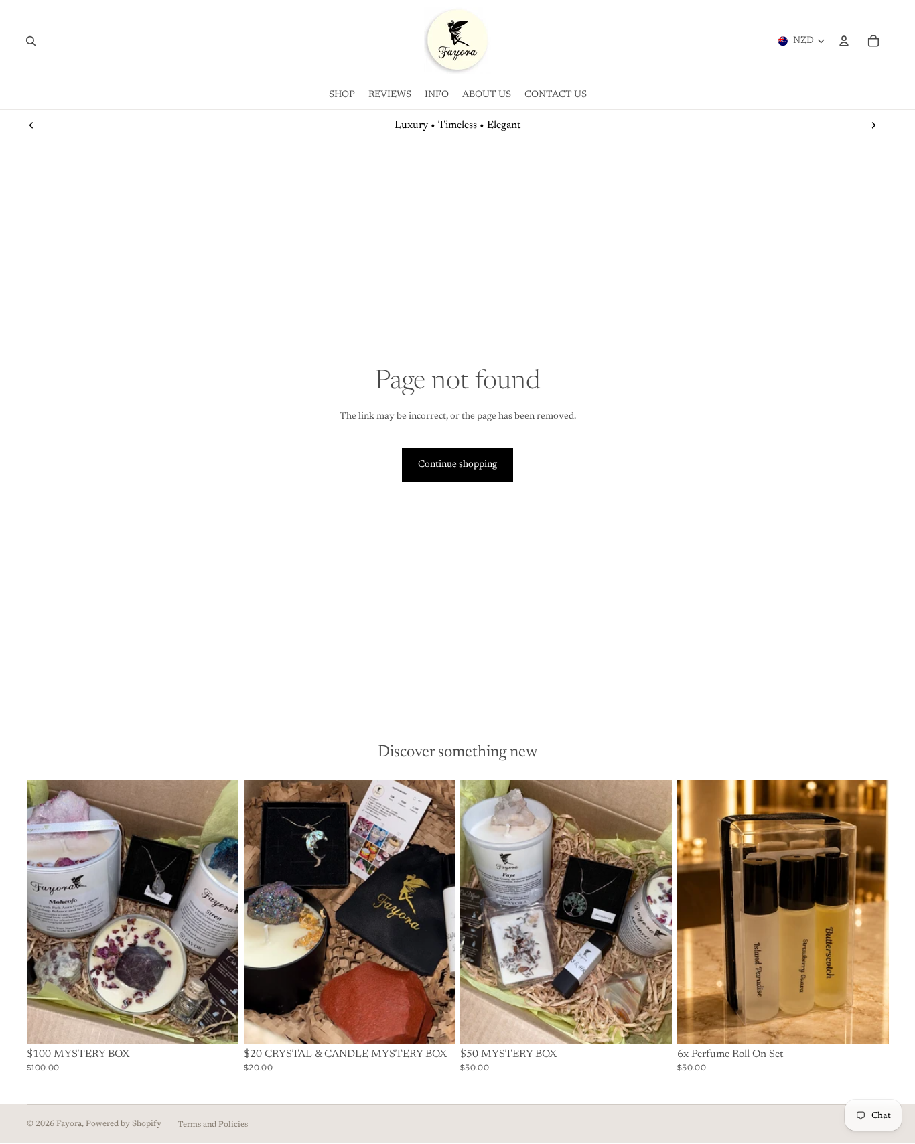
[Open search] (31, 41)
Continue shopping (457, 465)
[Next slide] (873, 125)
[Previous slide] (31, 125)
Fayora (69, 1124)
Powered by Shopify (123, 1124)
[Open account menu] (844, 41)
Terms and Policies (213, 1125)
